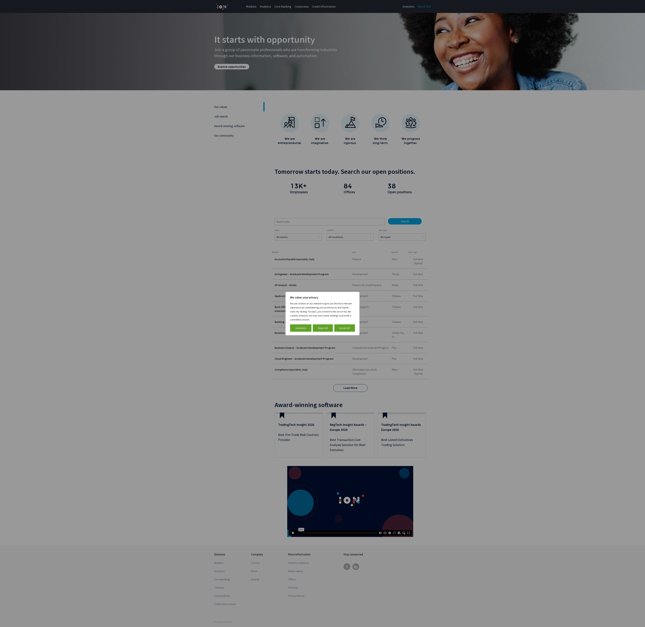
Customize (300, 328)
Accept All (344, 328)
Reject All (323, 328)
